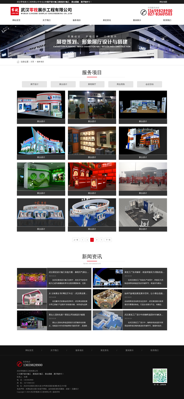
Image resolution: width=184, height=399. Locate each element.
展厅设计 (34, 84)
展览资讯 (107, 20)
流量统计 (75, 389)
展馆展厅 (92, 84)
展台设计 (63, 84)
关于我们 (47, 20)
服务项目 (77, 20)
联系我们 (167, 20)
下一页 (108, 240)
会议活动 (150, 84)
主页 (33, 62)
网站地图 (163, 2)
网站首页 (16, 20)
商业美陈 (121, 84)
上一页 (76, 240)
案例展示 (137, 20)
